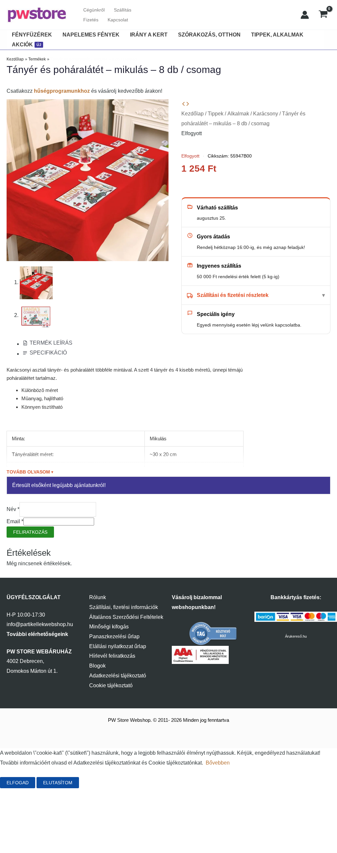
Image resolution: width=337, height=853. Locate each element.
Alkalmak (238, 113)
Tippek (215, 113)
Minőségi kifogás (109, 626)
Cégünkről (94, 9)
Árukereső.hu (296, 636)
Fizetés (90, 19)
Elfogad (18, 782)
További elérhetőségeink (37, 634)
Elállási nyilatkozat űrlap (117, 646)
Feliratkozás (30, 532)
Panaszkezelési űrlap (114, 636)
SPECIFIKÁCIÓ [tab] (48, 352)
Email (15, 521)
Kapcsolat (118, 19)
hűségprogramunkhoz (62, 91)
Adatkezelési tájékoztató (117, 675)
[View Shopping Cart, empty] (323, 14)
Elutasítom (57, 782)
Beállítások (102, 782)
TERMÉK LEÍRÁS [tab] (51, 343)
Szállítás (122, 9)
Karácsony (265, 113)
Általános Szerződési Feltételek (126, 617)
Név (13, 509)
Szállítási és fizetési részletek (233, 295)
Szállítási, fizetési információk (123, 607)
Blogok (97, 666)
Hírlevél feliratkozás (112, 656)
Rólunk (97, 597)
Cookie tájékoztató (111, 685)
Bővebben (218, 763)
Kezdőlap (192, 113)
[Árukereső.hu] (213, 633)
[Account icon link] (304, 15)
